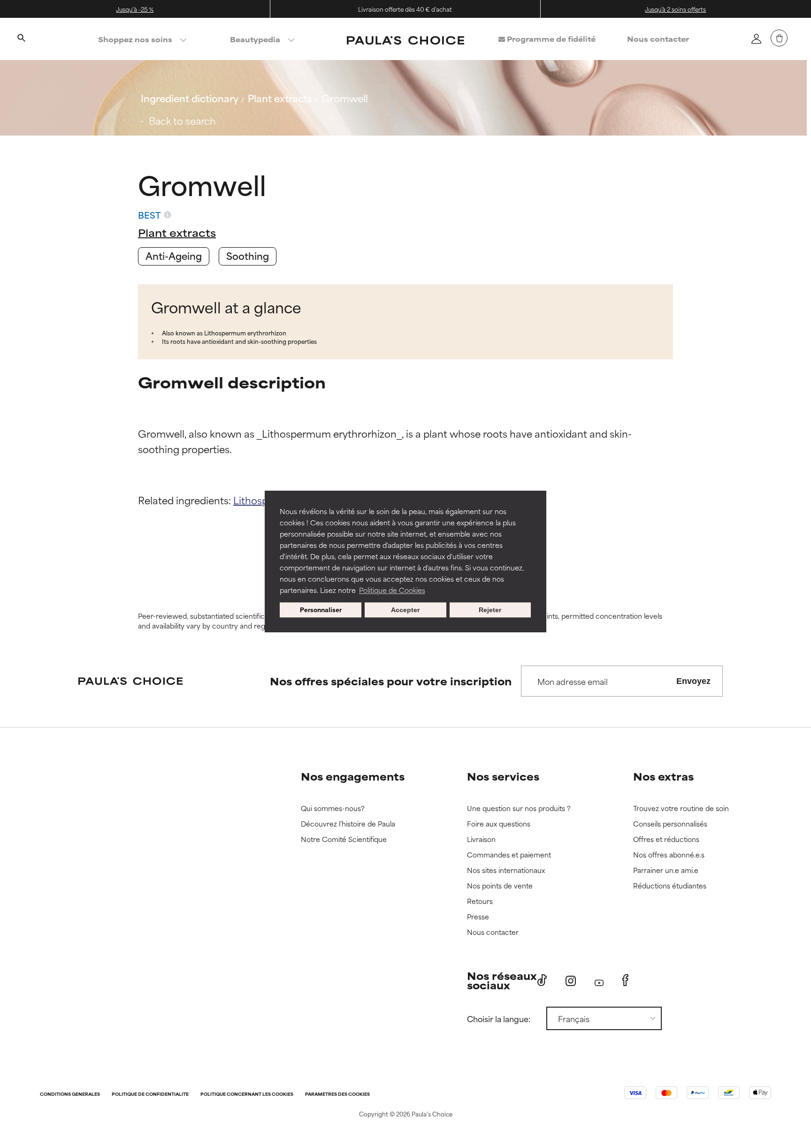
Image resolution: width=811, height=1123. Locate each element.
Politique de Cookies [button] (392, 589)
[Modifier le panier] (779, 38)
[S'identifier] (756, 38)
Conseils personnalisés (670, 823)
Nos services (503, 776)
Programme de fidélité (550, 38)
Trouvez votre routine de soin (681, 808)
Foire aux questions (498, 823)
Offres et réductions (666, 839)
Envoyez (693, 681)
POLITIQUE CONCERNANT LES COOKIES (246, 1095)
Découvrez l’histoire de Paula (348, 823)
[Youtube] (599, 980)
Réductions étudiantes (669, 885)
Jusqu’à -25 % (134, 9)
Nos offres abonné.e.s (668, 854)
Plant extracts (280, 98)
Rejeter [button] (490, 610)
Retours (480, 901)
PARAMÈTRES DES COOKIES (337, 1095)
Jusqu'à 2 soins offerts (675, 9)
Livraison (481, 839)
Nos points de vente (500, 885)
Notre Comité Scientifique (344, 839)
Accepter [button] (405, 610)
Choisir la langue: (498, 1018)
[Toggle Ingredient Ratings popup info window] (167, 215)
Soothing (247, 255)
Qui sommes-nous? (333, 808)
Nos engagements (353, 776)
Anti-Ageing (173, 255)
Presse (478, 916)
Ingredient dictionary (189, 98)
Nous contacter (658, 38)
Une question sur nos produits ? (519, 808)
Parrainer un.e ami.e (665, 870)
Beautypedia (255, 39)
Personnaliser (321, 610)
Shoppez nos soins (135, 39)
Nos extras (663, 776)
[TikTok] (542, 980)
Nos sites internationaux (506, 870)
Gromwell (344, 98)
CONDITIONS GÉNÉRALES (70, 1095)
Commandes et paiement (509, 854)
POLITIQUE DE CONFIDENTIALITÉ (150, 1095)
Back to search (182, 120)
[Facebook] (625, 980)
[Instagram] (571, 980)
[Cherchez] (21, 39)
